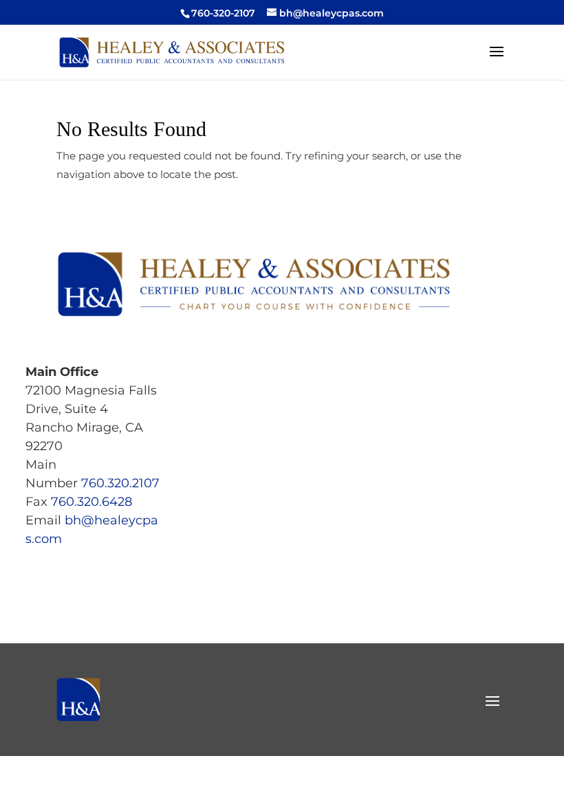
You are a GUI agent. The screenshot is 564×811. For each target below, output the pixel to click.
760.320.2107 (120, 483)
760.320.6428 (91, 501)
